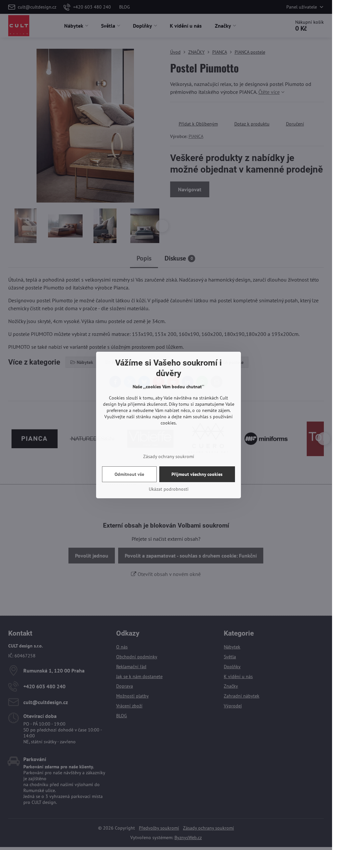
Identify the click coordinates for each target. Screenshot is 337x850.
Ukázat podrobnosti (169, 489)
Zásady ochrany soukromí (168, 456)
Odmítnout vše (129, 474)
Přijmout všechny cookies (196, 474)
